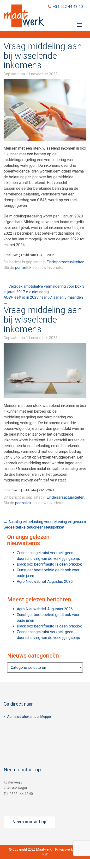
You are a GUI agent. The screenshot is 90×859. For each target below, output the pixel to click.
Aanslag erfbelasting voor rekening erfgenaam (45, 521)
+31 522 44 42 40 (68, 6)
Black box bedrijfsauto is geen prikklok (49, 564)
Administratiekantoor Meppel (29, 717)
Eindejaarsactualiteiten (65, 262)
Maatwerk (24, 16)
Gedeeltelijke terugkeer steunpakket (36, 527)
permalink (23, 267)
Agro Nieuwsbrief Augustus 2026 (45, 581)
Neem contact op (29, 821)
